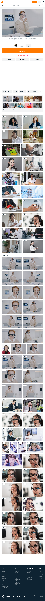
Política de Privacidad (38, 597)
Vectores (6, 1)
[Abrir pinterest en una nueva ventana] (19, 596)
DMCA (16, 573)
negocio (15, 91)
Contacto (28, 573)
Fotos (11, 1)
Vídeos (16, 1)
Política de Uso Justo (37, 598)
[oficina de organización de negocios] (11, 177)
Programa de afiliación (17, 576)
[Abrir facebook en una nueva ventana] (13, 596)
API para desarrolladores (5, 580)
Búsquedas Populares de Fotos (17, 582)
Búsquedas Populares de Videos (17, 586)
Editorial (22, 1)
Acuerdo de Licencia (17, 571)
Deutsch (39, 576)
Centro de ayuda (28, 571)
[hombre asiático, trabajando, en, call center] (12, 232)
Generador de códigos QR (4, 589)
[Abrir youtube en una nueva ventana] (24, 596)
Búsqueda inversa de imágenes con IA (5, 583)
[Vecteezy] (2, 2)
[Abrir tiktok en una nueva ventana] (21, 596)
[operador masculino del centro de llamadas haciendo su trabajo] (35, 447)
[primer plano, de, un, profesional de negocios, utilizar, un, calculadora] (32, 232)
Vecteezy (3, 572)
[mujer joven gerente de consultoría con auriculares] (6, 348)
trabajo (9, 91)
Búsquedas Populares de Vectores (17, 579)
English (39, 570)
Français (39, 577)
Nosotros (28, 575)
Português (40, 574)
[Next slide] (40, 91)
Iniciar (39, 1)
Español (39, 572)
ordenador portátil (32, 91)
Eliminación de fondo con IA (5, 586)
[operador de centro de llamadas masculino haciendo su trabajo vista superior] (5, 447)
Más (39, 579)
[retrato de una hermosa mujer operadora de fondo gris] (12, 163)
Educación (4, 577)
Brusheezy (4, 570)
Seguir (28, 46)
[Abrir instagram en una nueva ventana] (15, 596)
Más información (6, 65)
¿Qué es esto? (11, 63)
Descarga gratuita (22, 50)
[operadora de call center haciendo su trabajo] (33, 433)
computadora (22, 91)
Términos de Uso (39, 596)
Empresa (3, 576)
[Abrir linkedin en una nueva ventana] (17, 596)
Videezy (3, 574)
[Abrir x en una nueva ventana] (23, 596)
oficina (4, 91)
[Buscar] (39, 5)
